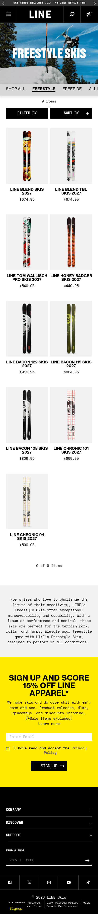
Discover (14, 823)
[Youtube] (68, 882)
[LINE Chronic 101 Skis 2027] (71, 416)
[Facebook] (10, 882)
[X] (29, 882)
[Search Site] (71, 14)
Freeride (72, 88)
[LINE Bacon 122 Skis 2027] (27, 330)
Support (13, 835)
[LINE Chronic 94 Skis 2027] (27, 503)
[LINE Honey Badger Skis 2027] (71, 244)
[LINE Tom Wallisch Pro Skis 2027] (27, 244)
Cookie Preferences (62, 906)
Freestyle (43, 88)
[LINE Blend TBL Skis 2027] (71, 157)
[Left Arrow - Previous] (3, 3)
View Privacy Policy (62, 902)
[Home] (40, 14)
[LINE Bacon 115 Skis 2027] (71, 330)
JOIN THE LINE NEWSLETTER (49, 3)
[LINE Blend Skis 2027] (27, 157)
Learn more (49, 724)
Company (13, 810)
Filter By (27, 113)
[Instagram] (49, 882)
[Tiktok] (88, 882)
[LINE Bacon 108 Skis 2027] (27, 416)
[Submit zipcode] (87, 860)
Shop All (15, 88)
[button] (8, 14)
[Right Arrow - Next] (95, 3)
